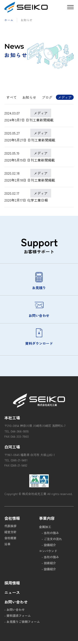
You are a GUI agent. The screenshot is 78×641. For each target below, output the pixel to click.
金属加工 (45, 527)
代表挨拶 (10, 526)
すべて (11, 97)
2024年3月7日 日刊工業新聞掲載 (29, 119)
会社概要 (10, 538)
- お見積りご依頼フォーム (22, 621)
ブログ (47, 97)
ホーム (8, 20)
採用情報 (12, 583)
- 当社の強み (50, 533)
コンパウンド (48, 551)
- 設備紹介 (49, 545)
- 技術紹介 (49, 563)
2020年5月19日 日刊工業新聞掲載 (29, 160)
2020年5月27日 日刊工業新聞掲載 (29, 140)
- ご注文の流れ (52, 539)
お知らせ (29, 97)
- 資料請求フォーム (17, 615)
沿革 (7, 544)
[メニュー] (70, 7)
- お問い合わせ (14, 609)
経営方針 (10, 532)
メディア (65, 97)
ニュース (12, 592)
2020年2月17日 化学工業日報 (26, 200)
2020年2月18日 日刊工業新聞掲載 (29, 180)
